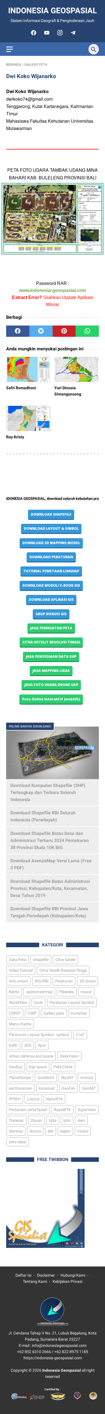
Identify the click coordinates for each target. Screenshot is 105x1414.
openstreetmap (39, 991)
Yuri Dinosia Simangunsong (67, 391)
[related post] (28, 369)
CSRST (15, 1013)
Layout (33, 1099)
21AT (80, 1034)
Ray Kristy (15, 437)
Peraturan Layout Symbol (72, 1002)
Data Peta (17, 959)
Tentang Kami (35, 1281)
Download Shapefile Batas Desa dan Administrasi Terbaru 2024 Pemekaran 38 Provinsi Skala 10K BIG (49, 840)
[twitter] (41, 331)
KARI (13, 1045)
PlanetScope (20, 1077)
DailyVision (69, 1056)
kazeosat (47, 1088)
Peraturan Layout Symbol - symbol (39, 1034)
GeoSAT (89, 1088)
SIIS (27, 1045)
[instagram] (59, 33)
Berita (14, 991)
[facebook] (33, 33)
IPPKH (14, 1099)
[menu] (9, 49)
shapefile (41, 959)
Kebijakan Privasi (67, 1281)
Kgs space (38, 1067)
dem (81, 1120)
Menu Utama (20, 1024)
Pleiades (66, 991)
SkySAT (67, 1077)
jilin (50, 1131)
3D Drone (87, 981)
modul (82, 1131)
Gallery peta (53, 1013)
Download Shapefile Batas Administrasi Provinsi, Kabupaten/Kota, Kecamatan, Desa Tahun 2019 (50, 888)
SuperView (87, 1109)
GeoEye (15, 1067)
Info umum (18, 981)
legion (65, 1131)
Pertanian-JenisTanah (28, 1109)
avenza (86, 1077)
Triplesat (16, 1120)
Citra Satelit (65, 959)
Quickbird (46, 1077)
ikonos (35, 1131)
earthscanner (20, 1088)
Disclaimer (46, 1275)
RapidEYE (62, 1109)
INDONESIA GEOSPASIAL (52, 10)
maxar (86, 991)
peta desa (17, 1142)
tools (38, 1002)
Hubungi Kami (72, 1275)
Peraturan (64, 981)
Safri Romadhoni (21, 388)
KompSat (79, 1013)
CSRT (32, 1013)
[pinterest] (64, 331)
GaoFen (68, 1088)
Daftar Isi (23, 1275)
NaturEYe (54, 1099)
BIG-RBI (41, 981)
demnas (16, 1131)
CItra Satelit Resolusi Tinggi (63, 970)
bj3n (67, 1120)
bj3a (53, 1120)
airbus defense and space (31, 1056)
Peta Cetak (63, 1067)
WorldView (18, 1002)
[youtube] (46, 33)
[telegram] (72, 33)
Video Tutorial (21, 970)
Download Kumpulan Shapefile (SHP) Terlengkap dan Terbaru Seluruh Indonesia (47, 792)
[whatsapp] (87, 331)
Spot (42, 1045)
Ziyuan (36, 1120)
